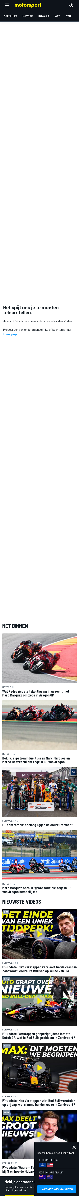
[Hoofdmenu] (7, 5)
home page (10, 334)
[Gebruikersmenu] (71, 5)
